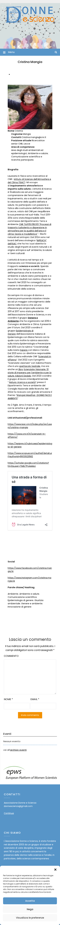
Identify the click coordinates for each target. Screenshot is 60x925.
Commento (11, 656)
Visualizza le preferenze (30, 917)
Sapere (24, 350)
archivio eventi (18, 750)
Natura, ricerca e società (22, 382)
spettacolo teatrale (29, 366)
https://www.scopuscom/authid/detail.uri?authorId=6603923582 (30, 455)
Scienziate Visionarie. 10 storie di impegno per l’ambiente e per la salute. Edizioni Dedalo (29, 372)
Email (34, 699)
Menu (11, 52)
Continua (9, 813)
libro (20, 369)
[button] (55, 869)
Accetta (30, 900)
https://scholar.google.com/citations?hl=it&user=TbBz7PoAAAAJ (28, 464)
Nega (30, 909)
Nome (8, 699)
